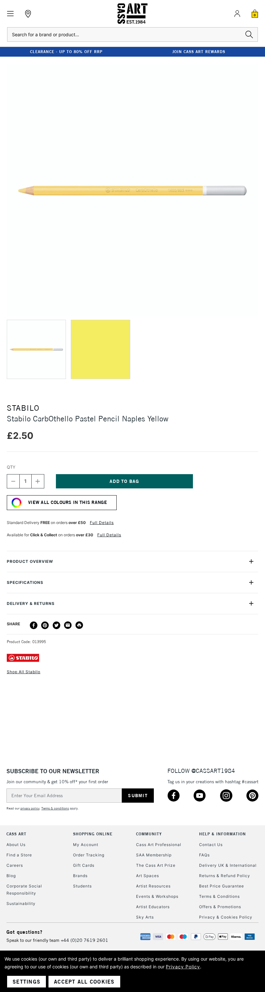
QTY (11, 467)
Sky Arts (145, 917)
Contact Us (211, 844)
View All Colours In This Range (67, 502)
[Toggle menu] (10, 14)
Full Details (102, 522)
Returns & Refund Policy (224, 875)
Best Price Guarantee (221, 886)
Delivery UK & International (228, 865)
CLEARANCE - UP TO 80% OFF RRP (66, 52)
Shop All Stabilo (23, 672)
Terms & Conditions (219, 896)
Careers (14, 865)
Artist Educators (153, 906)
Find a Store (19, 855)
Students (82, 886)
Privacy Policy (183, 966)
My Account (85, 844)
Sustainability (21, 903)
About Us (16, 844)
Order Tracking (88, 855)
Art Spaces (147, 875)
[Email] (68, 625)
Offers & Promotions (220, 906)
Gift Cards (83, 865)
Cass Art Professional (158, 844)
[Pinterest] (45, 625)
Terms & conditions (55, 808)
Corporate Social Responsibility (24, 890)
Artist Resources (153, 886)
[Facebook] (33, 625)
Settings (26, 981)
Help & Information (222, 833)
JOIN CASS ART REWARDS (198, 52)
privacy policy (29, 808)
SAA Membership (154, 855)
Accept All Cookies (84, 981)
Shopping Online (92, 833)
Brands (80, 875)
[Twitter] (56, 625)
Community (149, 833)
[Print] (79, 625)
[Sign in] (237, 13)
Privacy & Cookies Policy (225, 917)
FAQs (204, 855)
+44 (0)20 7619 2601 (84, 940)
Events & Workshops (157, 896)
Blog (11, 875)
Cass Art (16, 833)
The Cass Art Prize (155, 865)
